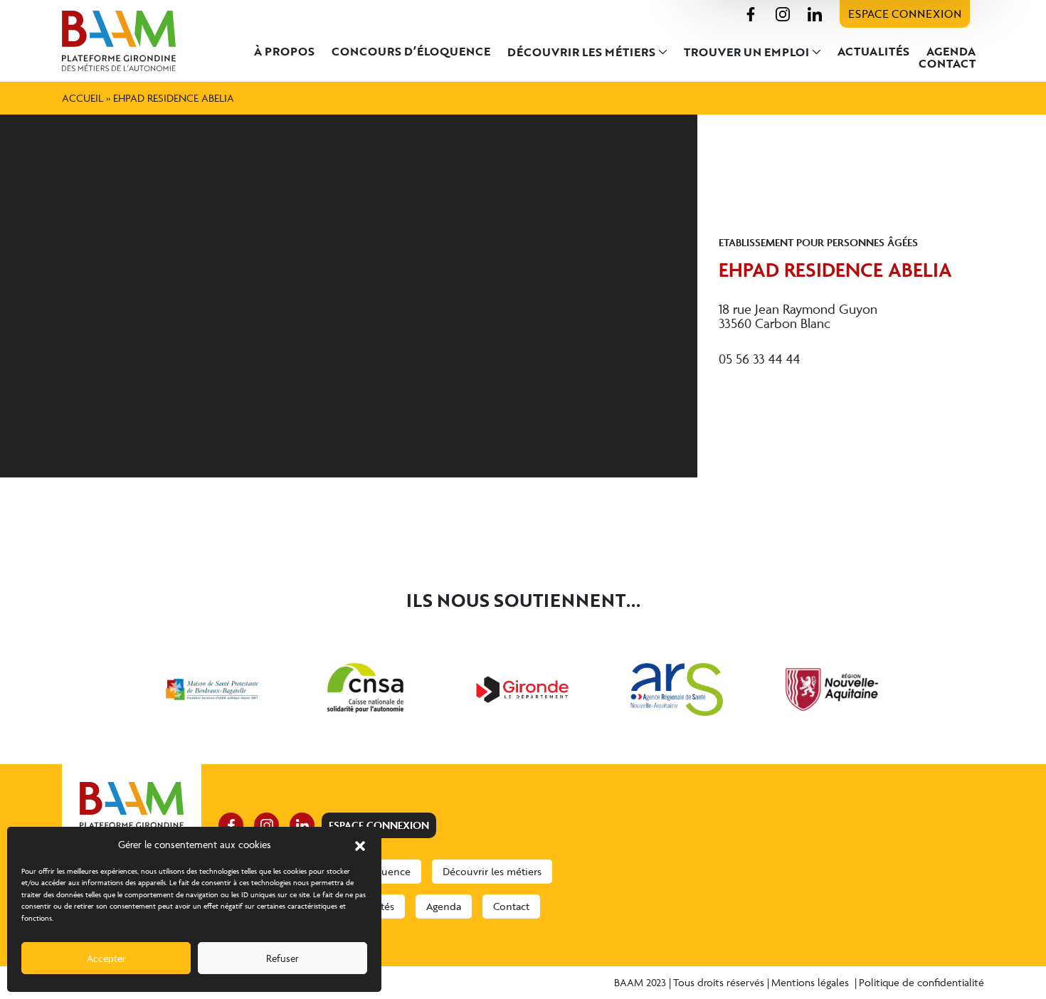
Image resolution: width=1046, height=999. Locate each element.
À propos (284, 51)
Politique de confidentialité (921, 982)
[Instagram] (783, 12)
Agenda (951, 51)
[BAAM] (131, 41)
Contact (947, 63)
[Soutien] (212, 689)
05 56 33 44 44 (760, 359)
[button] (360, 844)
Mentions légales (811, 982)
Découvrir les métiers (581, 52)
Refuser (282, 958)
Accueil (82, 98)
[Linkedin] (815, 12)
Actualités (873, 51)
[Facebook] (751, 12)
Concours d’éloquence (411, 51)
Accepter (106, 958)
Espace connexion (904, 13)
